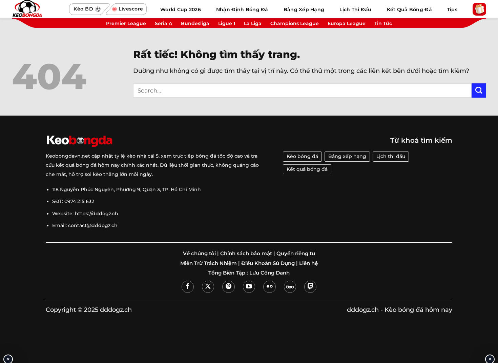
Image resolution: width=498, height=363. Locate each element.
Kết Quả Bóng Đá (409, 9)
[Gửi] (479, 90)
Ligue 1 (226, 23)
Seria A (163, 23)
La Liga (253, 23)
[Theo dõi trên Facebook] (188, 287)
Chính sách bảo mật (246, 253)
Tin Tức (383, 23)
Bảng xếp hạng (347, 156)
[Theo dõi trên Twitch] (310, 287)
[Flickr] (269, 287)
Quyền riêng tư (295, 253)
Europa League (347, 23)
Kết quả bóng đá (307, 169)
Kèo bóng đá (302, 156)
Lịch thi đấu (390, 156)
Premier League (126, 23)
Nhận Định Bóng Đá (242, 9)
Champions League (294, 23)
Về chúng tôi (199, 253)
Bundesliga (195, 23)
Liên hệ (308, 263)
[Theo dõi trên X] (208, 287)
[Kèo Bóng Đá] (37, 9)
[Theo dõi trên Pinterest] (228, 287)
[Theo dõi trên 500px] (290, 287)
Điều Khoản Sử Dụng (268, 263)
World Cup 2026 (180, 9)
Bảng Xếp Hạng (304, 9)
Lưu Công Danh (269, 273)
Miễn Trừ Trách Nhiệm (208, 263)
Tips (452, 9)
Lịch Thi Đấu (355, 9)
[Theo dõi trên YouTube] (249, 287)
